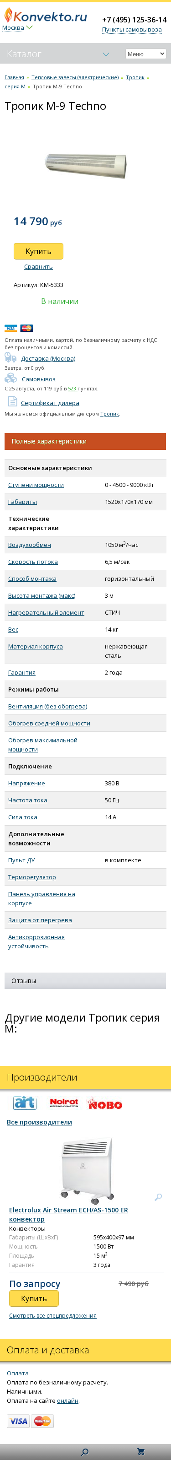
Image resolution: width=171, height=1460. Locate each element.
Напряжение (26, 783)
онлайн (67, 1400)
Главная (14, 77)
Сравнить (38, 266)
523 (73, 388)
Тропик (135, 77)
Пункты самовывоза (132, 29)
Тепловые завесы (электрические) (75, 77)
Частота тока (27, 800)
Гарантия (22, 672)
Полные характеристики (49, 441)
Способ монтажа (32, 578)
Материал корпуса (35, 646)
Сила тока (22, 817)
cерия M (15, 86)
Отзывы (23, 980)
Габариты (22, 501)
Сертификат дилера (50, 403)
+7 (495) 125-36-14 (134, 20)
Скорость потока (33, 561)
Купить (39, 251)
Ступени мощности (36, 485)
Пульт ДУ (21, 860)
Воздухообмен (29, 545)
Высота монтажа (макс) (41, 595)
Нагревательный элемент (46, 612)
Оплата (18, 1373)
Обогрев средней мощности (49, 723)
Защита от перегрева (40, 920)
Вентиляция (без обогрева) (47, 706)
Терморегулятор (32, 877)
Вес (13, 629)
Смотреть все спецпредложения (53, 1315)
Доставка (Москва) (48, 358)
